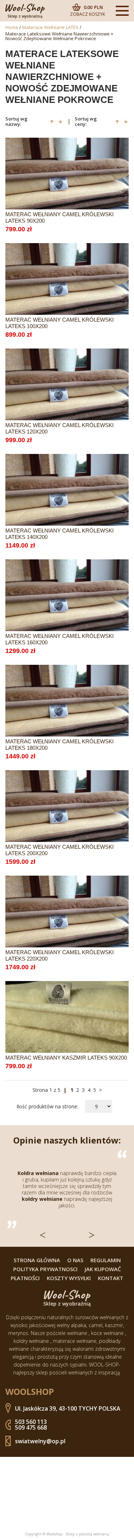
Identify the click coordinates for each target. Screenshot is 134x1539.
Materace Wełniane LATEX (50, 27)
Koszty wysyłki (69, 1278)
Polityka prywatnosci (45, 1269)
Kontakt (110, 1278)
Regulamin (105, 1260)
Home (11, 27)
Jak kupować (103, 1269)
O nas (75, 1260)
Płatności (25, 1278)
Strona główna (37, 1260)
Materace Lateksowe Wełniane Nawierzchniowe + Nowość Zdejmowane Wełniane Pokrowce (59, 36)
